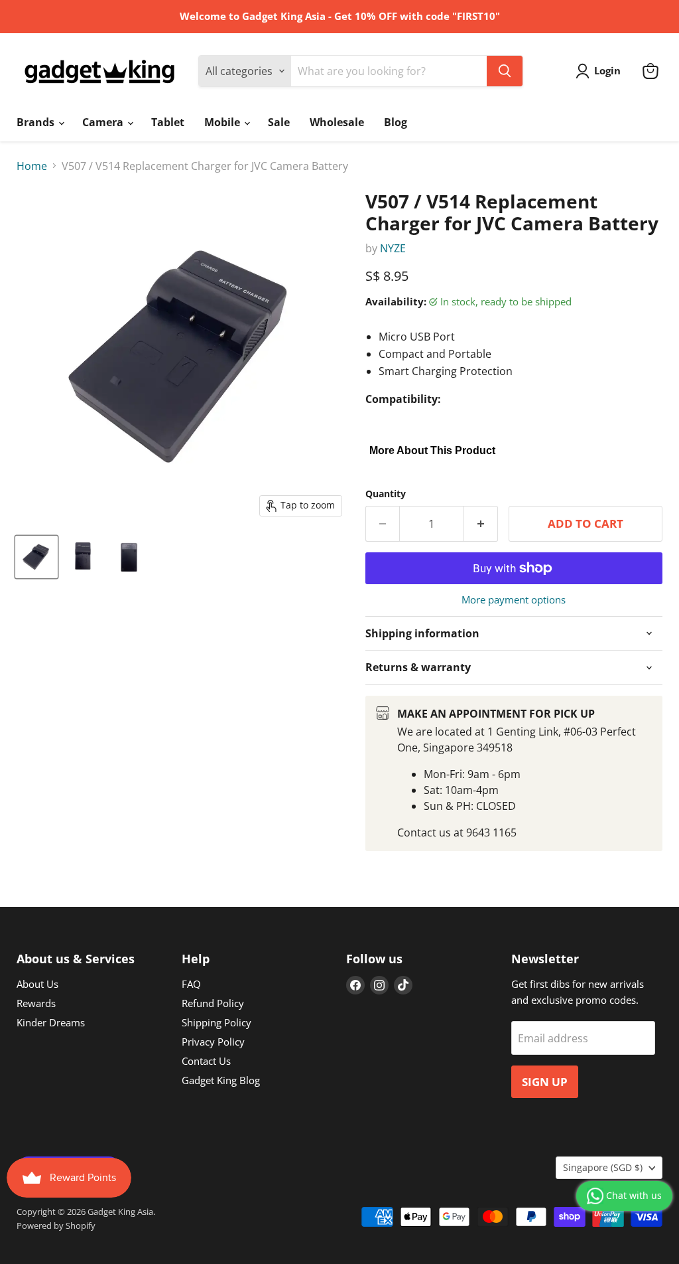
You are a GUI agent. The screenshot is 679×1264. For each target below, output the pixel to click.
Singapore (603, 1167)
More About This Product (432, 450)
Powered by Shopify (56, 1225)
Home (32, 166)
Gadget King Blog (221, 1080)
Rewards (36, 1003)
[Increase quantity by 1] (481, 524)
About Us (37, 983)
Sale (279, 122)
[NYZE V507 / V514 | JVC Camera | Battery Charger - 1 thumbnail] (36, 557)
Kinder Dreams (51, 1022)
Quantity (385, 494)
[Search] (505, 71)
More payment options (514, 599)
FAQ (191, 983)
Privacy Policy (213, 1041)
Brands (37, 122)
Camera (104, 122)
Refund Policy (213, 1003)
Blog (395, 122)
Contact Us (206, 1060)
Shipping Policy (216, 1022)
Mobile (223, 122)
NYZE (393, 248)
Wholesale (337, 122)
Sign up (545, 1081)
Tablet (167, 122)
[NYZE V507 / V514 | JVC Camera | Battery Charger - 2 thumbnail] (83, 557)
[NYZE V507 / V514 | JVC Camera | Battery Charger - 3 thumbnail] (129, 557)
